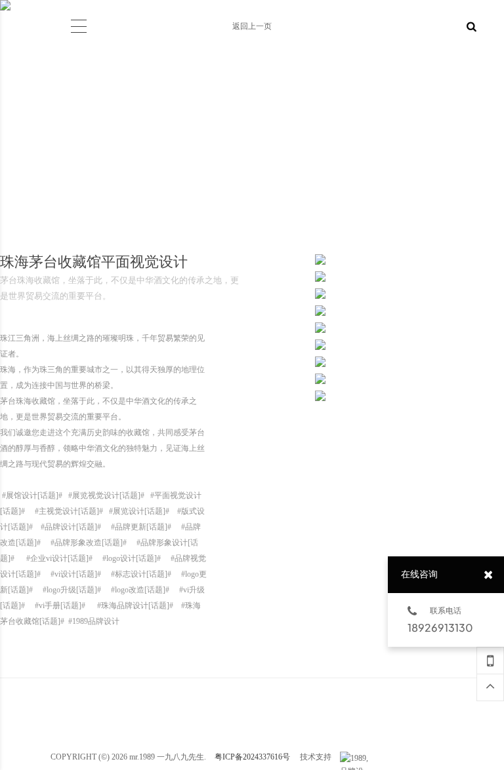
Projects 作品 (109, 5)
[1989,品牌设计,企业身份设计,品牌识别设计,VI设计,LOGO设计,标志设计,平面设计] (356, 758)
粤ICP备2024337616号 (252, 756)
